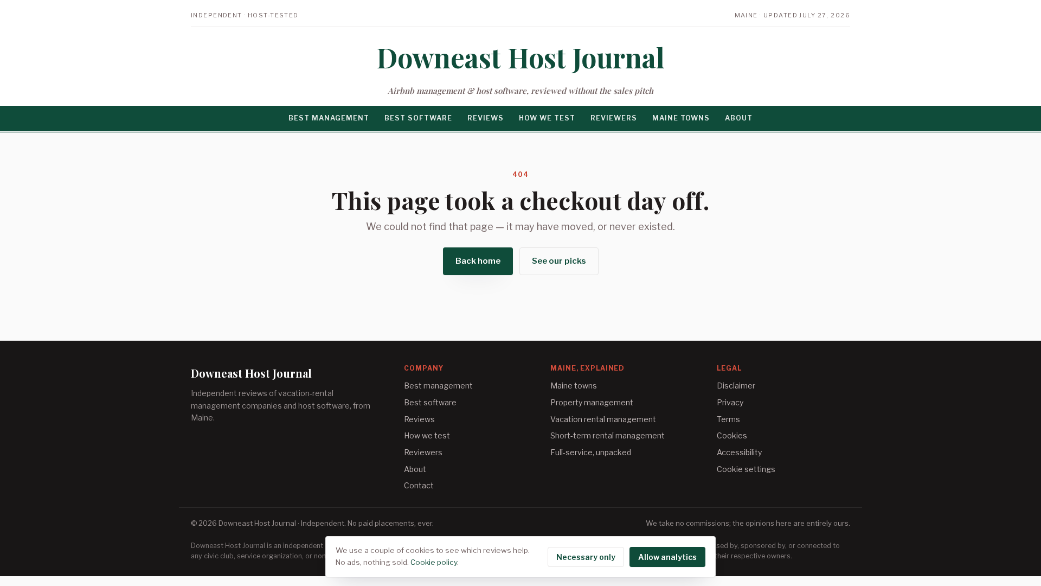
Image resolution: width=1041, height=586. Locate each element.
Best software (418, 118)
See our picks (559, 261)
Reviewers (613, 118)
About (739, 118)
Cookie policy (433, 562)
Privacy (730, 402)
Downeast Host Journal (521, 57)
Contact (419, 485)
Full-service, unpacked (590, 452)
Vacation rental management (603, 419)
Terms (728, 419)
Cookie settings (746, 469)
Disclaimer (736, 385)
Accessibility (739, 452)
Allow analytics (667, 557)
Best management (328, 118)
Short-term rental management (607, 435)
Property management (591, 402)
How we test (547, 118)
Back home (477, 261)
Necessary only (585, 557)
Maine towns (681, 118)
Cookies (732, 435)
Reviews (485, 118)
